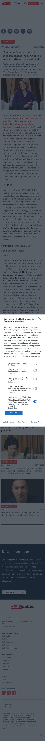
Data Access (22, 422)
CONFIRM (14, 413)
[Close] (40, 319)
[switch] (35, 370)
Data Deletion (8, 422)
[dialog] (22, 370)
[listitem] (22, 364)
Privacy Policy (36, 422)
